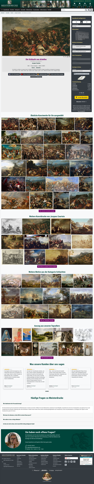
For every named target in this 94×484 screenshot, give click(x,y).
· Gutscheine (31, 466)
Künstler (12, 9)
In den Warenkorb (82, 97)
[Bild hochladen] (91, 10)
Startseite (2, 12)
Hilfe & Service (43, 9)
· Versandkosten (31, 460)
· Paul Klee (55, 456)
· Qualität (30, 461)
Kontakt (49, 9)
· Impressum (19, 458)
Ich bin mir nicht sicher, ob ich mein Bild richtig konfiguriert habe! (18, 424)
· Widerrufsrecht (19, 463)
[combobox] (81, 26)
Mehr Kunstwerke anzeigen (47, 357)
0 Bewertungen (39, 76)
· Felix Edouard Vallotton (57, 461)
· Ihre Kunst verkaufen (32, 458)
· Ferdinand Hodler (56, 458)
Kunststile (23, 9)
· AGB (18, 460)
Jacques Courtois (18, 12)
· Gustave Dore (43, 464)
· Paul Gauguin (43, 460)
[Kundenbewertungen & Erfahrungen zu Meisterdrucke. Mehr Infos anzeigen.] (86, 459)
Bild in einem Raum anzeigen (57, 74)
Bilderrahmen (29, 9)
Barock (12, 12)
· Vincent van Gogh (44, 456)
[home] (2, 10)
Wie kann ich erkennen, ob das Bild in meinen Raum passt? (17, 415)
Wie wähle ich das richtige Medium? (11, 419)
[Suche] (86, 10)
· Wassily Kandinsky (44, 461)
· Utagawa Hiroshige (44, 463)
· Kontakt (18, 456)
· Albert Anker (55, 460)
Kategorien (17, 9)
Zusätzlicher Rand (75, 24)
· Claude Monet (43, 458)
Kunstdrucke (6, 9)
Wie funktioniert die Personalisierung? (12, 403)
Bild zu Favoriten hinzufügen (29, 74)
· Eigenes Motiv (31, 456)
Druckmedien (36, 9)
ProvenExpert (11, 385)
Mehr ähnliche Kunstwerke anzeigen (47, 211)
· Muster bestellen (32, 467)
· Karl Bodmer (55, 463)
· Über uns (18, 466)
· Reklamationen (19, 464)
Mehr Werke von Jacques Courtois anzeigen (47, 266)
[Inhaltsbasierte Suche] (88, 10)
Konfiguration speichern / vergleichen (82, 73)
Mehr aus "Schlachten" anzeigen (47, 320)
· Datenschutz (19, 461)
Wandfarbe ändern (43, 74)
